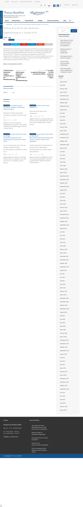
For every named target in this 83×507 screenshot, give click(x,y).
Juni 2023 (62, 193)
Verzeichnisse (29, 20)
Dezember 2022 (64, 214)
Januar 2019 (63, 375)
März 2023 (63, 204)
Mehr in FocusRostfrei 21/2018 (12, 64)
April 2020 (63, 326)
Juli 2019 (62, 357)
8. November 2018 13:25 (21, 40)
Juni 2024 (62, 155)
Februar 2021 (63, 291)
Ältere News (9, 24)
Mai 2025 (62, 120)
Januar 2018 (63, 410)
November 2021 (64, 260)
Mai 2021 (62, 281)
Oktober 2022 (63, 221)
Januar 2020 (63, 336)
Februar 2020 (63, 333)
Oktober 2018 (63, 385)
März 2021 (63, 288)
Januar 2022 (63, 253)
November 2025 (64, 99)
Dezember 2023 (64, 176)
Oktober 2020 (63, 305)
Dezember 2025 (64, 95)
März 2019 (63, 368)
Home (7, 20)
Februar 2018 (63, 406)
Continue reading (8, 128)
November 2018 (64, 382)
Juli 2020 (62, 315)
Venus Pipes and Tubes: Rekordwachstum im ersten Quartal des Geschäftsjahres (66, 42)
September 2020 (64, 308)
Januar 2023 (63, 211)
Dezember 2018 (64, 378)
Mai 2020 (62, 322)
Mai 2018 (62, 399)
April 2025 (63, 123)
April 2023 (63, 200)
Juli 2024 (62, 151)
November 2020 (64, 302)
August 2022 (63, 228)
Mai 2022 (62, 239)
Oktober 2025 (63, 102)
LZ (70, 20)
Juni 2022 (62, 235)
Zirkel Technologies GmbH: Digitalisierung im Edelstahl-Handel (66, 70)
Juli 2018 (62, 392)
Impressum (14, 1)
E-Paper (40, 20)
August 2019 (63, 354)
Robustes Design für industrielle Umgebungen (65, 50)
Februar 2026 (63, 88)
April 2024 (63, 162)
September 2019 (64, 350)
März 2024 (63, 165)
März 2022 (63, 246)
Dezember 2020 (64, 298)
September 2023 (64, 186)
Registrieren (75, 5)
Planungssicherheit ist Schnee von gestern (66, 57)
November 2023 (64, 179)
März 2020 (63, 329)
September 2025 (64, 106)
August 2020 (63, 312)
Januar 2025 (63, 130)
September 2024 (64, 144)
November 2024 (64, 137)
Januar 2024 (63, 172)
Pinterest (24, 44)
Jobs (65, 20)
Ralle (9, 38)
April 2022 (63, 242)
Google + (41, 44)
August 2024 (63, 148)
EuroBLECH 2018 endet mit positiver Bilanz (38, 73)
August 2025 (63, 109)
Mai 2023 (62, 197)
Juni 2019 (62, 361)
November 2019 (64, 343)
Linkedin (32, 44)
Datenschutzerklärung (26, 1)
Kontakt (7, 1)
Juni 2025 (62, 116)
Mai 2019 (62, 364)
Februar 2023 (63, 207)
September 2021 (64, 267)
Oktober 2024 (63, 141)
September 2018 (64, 389)
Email (49, 44)
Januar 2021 (63, 295)
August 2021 (63, 270)
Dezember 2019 (64, 340)
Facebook (7, 44)
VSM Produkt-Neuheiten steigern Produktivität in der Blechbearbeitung (21, 76)
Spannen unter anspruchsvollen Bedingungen (64, 63)
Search (74, 31)
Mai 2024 (62, 158)
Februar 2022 (63, 249)
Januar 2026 (63, 92)
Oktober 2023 (63, 183)
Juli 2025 (62, 113)
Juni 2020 (62, 319)
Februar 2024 (63, 169)
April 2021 (63, 284)
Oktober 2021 (63, 263)
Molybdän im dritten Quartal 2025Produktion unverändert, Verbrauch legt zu (14, 115)
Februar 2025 (63, 127)
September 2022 (64, 225)
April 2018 (63, 403)
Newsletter (38, 1)
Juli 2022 (62, 232)
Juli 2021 (62, 274)
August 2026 (63, 82)
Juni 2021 (62, 277)
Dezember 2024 (64, 134)
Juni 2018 (62, 396)
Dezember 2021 (64, 256)
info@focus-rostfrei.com (10, 437)
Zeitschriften (16, 20)
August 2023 (63, 190)
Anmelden (66, 5)
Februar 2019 (63, 371)
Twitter (16, 44)
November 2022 (64, 218)
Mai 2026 (62, 85)
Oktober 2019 (63, 347)
